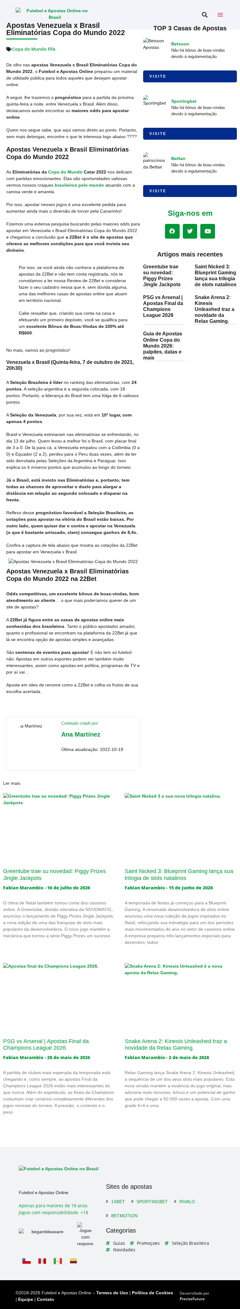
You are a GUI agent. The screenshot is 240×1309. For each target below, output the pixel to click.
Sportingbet (184, 101)
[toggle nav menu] (220, 14)
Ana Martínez (80, 734)
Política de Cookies (152, 1292)
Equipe (25, 1299)
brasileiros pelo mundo (79, 185)
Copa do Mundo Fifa (33, 49)
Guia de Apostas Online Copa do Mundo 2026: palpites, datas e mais (162, 345)
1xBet (118, 1201)
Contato (45, 1299)
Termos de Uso (112, 1292)
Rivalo (187, 1201)
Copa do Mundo (65, 171)
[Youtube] (207, 231)
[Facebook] (172, 231)
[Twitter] (190, 231)
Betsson (180, 43)
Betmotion (124, 1215)
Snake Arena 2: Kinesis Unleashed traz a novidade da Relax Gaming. (214, 309)
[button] (204, 15)
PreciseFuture (192, 1298)
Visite (158, 76)
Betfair (178, 158)
